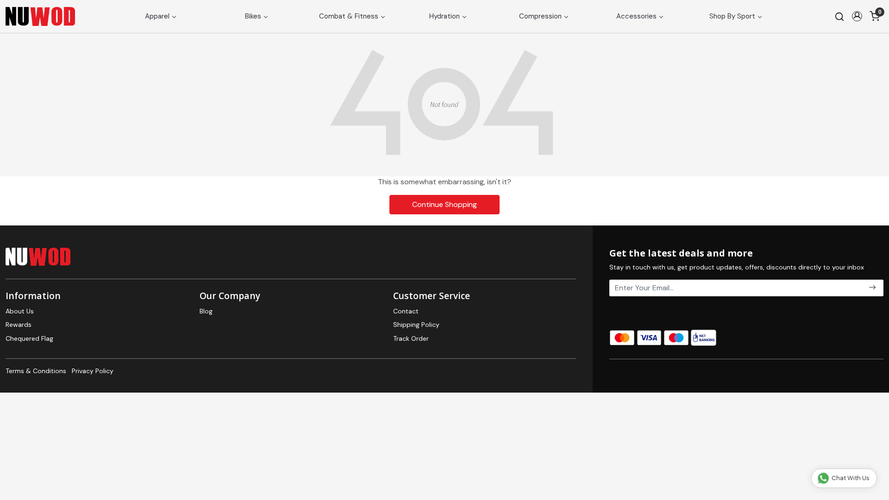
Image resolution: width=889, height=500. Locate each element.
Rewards (18, 324)
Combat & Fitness (348, 16)
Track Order (411, 338)
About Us (20, 311)
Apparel (157, 16)
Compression (540, 16)
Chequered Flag (29, 338)
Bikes (253, 16)
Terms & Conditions (36, 371)
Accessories (636, 16)
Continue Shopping (444, 204)
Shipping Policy (416, 324)
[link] (839, 16)
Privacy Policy (92, 371)
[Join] (872, 288)
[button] (857, 16)
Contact (406, 311)
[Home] (40, 16)
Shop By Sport (732, 16)
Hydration (444, 16)
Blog (206, 311)
